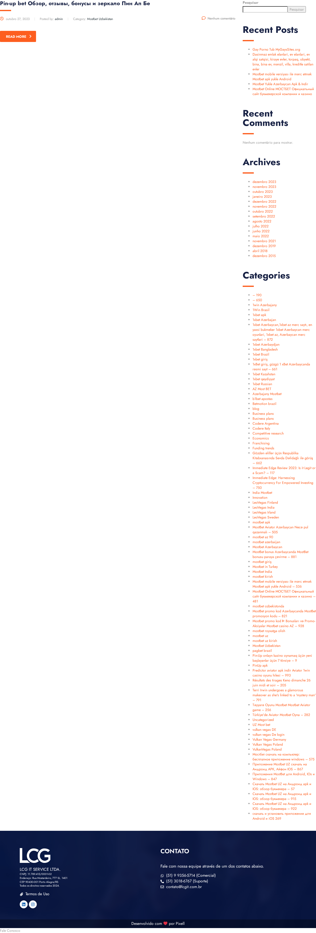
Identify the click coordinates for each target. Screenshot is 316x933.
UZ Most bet (261, 724)
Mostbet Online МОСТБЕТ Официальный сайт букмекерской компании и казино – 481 (284, 596)
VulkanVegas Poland (267, 749)
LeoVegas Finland (265, 502)
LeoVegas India (264, 507)
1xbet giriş (260, 359)
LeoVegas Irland (264, 512)
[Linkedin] (24, 904)
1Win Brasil (261, 309)
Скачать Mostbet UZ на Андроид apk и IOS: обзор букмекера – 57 (282, 786)
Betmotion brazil (264, 403)
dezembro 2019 (264, 245)
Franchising (261, 443)
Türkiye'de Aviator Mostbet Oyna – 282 (281, 714)
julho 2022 (261, 226)
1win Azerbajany (265, 304)
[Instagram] (33, 904)
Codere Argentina (266, 423)
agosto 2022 (262, 221)
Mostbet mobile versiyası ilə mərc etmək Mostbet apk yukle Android (282, 76)
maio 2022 (261, 236)
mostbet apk (261, 522)
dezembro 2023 (264, 181)
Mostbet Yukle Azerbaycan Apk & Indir (280, 83)
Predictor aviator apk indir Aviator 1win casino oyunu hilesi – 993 (281, 673)
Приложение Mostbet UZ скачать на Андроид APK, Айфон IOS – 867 (280, 767)
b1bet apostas (263, 398)
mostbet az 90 (263, 537)
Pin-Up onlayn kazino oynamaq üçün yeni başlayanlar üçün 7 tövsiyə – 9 (282, 658)
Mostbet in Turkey (265, 566)
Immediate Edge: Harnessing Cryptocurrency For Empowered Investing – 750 (283, 482)
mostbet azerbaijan (266, 541)
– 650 (257, 300)
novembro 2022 (264, 206)
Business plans (263, 413)
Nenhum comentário (221, 18)
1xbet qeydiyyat (264, 379)
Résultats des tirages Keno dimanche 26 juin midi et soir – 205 (282, 683)
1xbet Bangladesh (265, 349)
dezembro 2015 (264, 255)
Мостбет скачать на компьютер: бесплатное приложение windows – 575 (284, 757)
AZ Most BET (262, 388)
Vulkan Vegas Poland (268, 744)
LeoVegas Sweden (266, 517)
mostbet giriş (262, 561)
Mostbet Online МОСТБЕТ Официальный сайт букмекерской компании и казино (283, 91)
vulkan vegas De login (268, 734)
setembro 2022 (264, 216)
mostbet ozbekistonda (268, 606)
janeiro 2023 (262, 196)
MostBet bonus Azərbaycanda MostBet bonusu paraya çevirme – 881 (280, 554)
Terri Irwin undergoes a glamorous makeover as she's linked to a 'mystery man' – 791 (284, 695)
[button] (158, 930)
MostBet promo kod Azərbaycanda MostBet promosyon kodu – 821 (284, 613)
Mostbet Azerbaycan (267, 546)
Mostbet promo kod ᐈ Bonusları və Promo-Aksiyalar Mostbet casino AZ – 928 (284, 623)
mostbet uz (260, 635)
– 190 (257, 295)
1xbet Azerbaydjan (266, 344)
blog (256, 408)
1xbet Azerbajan (264, 319)
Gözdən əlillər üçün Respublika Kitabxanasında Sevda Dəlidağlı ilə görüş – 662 (283, 458)
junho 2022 (261, 231)
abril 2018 (260, 250)
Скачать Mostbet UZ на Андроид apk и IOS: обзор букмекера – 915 (282, 796)
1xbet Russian (262, 383)
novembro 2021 (264, 240)
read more (16, 36)
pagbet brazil (262, 650)
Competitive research (268, 433)
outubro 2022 (263, 211)
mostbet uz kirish (265, 640)
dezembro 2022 (264, 201)
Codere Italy (261, 428)
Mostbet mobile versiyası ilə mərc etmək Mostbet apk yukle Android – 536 (282, 584)
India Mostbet (262, 492)
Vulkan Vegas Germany (269, 739)
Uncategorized (263, 719)
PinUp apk (260, 665)
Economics (261, 438)
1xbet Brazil (261, 354)
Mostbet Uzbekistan (266, 645)
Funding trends (263, 448)
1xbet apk (259, 314)
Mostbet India (262, 571)
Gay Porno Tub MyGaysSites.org (276, 49)
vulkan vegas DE (264, 729)
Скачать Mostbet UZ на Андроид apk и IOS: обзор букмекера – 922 (282, 806)
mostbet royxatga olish (269, 630)
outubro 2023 (263, 191)
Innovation (260, 497)
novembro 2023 (264, 186)
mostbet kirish (263, 576)
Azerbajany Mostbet (267, 393)
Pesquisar (250, 2)
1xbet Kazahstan (264, 374)
